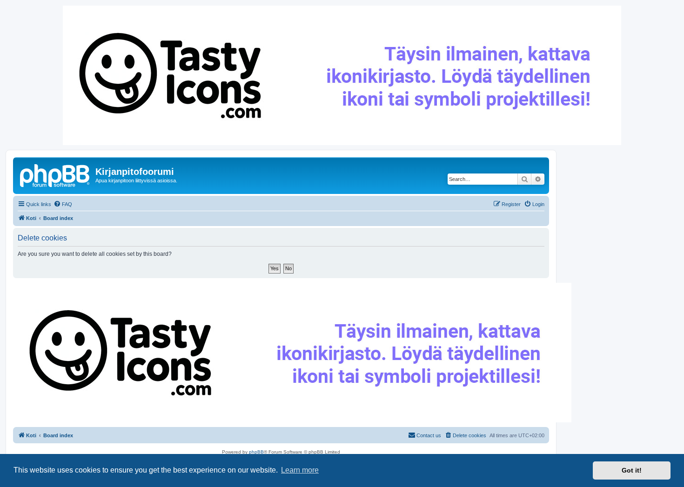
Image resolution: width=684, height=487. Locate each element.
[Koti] (55, 174)
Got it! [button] (632, 470)
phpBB (256, 451)
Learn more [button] (300, 470)
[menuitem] (63, 204)
